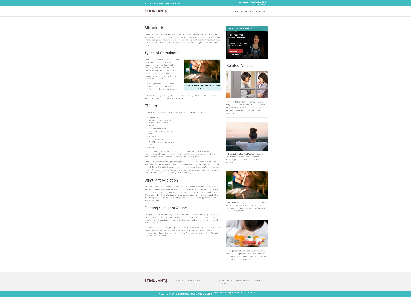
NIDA (152, 170)
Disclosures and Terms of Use (237, 280)
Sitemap (223, 283)
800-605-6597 (257, 2)
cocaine (163, 151)
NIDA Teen (192, 112)
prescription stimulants (182, 151)
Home (235, 12)
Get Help (221, 280)
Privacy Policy (256, 280)
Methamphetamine (151, 151)
